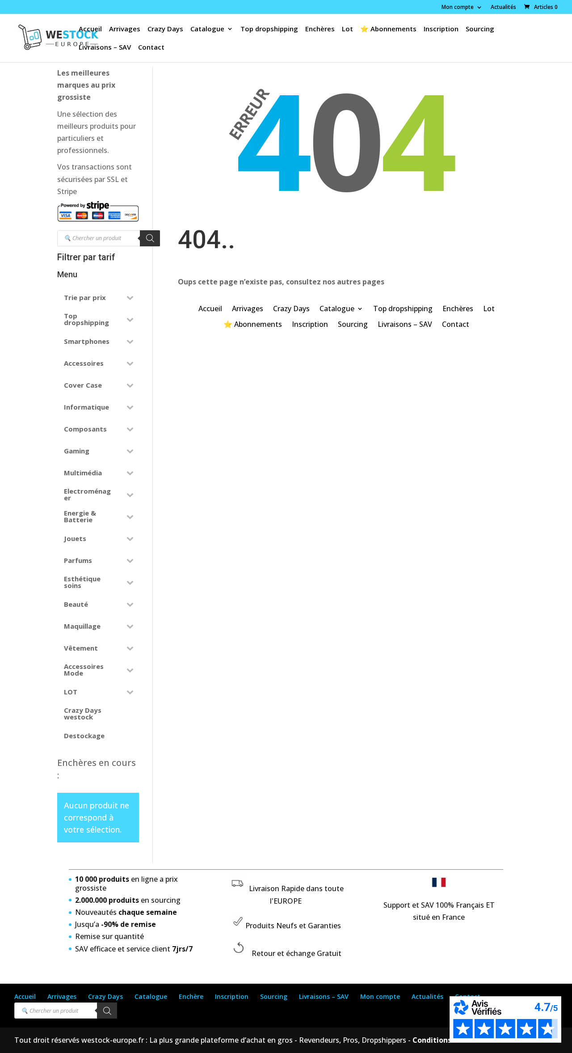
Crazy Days (165, 29)
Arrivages (124, 29)
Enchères (320, 29)
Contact (151, 47)
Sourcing (480, 29)
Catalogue (207, 29)
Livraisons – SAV (105, 47)
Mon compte (458, 7)
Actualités (503, 7)
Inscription (441, 29)
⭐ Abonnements (388, 29)
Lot (347, 29)
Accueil (90, 29)
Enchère (191, 996)
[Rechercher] (150, 238)
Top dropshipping (269, 29)
